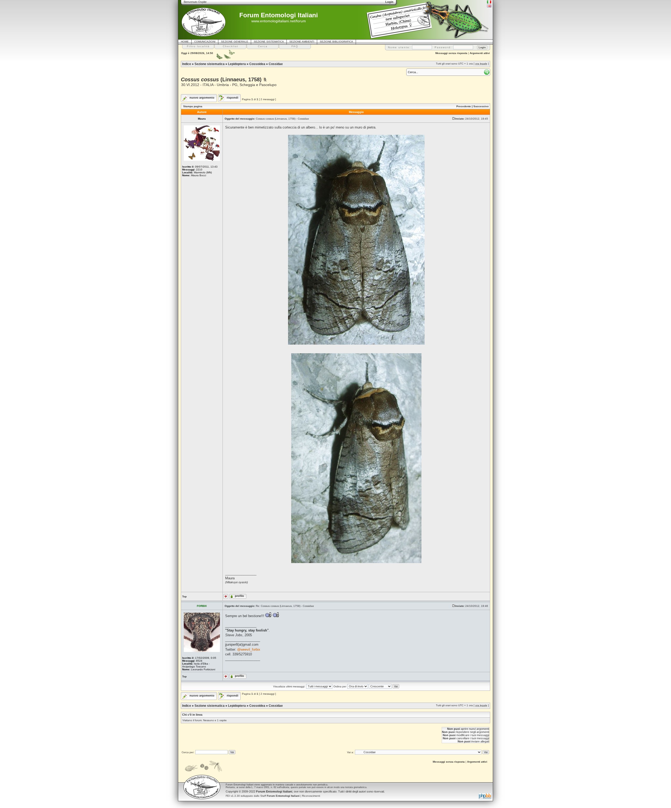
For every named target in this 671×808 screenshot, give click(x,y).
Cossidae (276, 64)
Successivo (481, 106)
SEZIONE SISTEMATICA (269, 41)
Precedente (463, 106)
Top (184, 596)
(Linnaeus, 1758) (221, 79)
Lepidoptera (237, 64)
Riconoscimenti (311, 795)
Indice (186, 64)
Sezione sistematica (209, 64)
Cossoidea (257, 64)
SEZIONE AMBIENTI (301, 41)
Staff (280, 795)
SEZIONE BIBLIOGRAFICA (336, 41)
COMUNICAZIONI (204, 41)
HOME (185, 41)
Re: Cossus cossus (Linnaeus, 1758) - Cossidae (285, 605)
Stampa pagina (192, 106)
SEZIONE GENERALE (234, 41)
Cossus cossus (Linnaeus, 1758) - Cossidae (282, 118)
